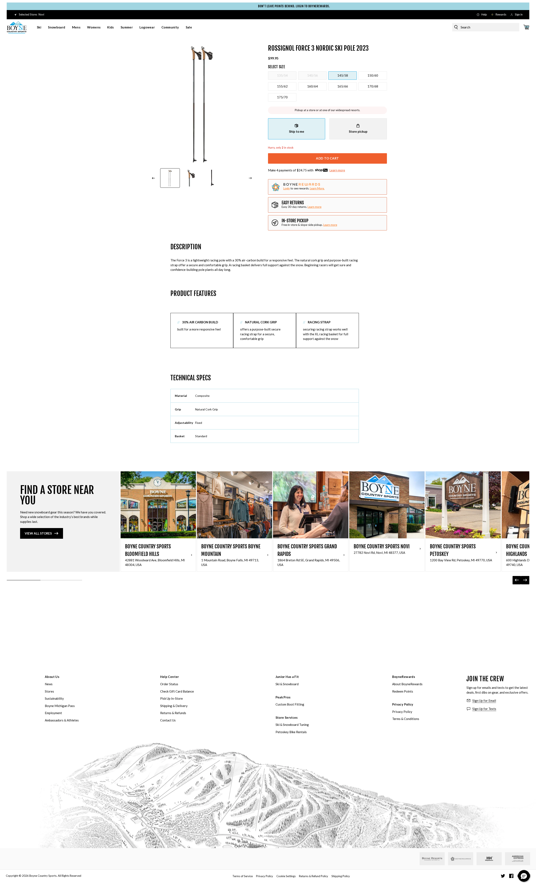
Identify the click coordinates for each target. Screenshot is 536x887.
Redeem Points (402, 691)
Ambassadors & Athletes (62, 720)
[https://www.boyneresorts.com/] (432, 859)
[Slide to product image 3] (212, 178)
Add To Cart (327, 158)
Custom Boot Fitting (290, 704)
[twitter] (503, 876)
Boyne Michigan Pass (60, 706)
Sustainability (54, 698)
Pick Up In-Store (171, 698)
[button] (524, 876)
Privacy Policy (402, 704)
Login (286, 188)
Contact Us (168, 720)
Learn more (337, 170)
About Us (52, 677)
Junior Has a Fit (287, 677)
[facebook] (511, 876)
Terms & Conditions (405, 719)
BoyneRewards (403, 677)
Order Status (169, 684)
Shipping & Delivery (174, 706)
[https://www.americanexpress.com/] (518, 859)
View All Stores (38, 533)
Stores (49, 691)
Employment (53, 713)
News (49, 684)
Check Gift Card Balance (177, 691)
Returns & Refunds (173, 713)
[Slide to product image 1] (170, 178)
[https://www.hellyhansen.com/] (489, 859)
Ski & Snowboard (287, 684)
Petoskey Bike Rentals (291, 732)
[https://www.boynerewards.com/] (461, 859)
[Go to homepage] (17, 27)
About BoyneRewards (407, 684)
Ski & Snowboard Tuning (292, 724)
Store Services (287, 717)
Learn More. (317, 188)
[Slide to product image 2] (191, 178)
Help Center (169, 677)
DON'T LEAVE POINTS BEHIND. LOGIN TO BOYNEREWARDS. (268, 6)
